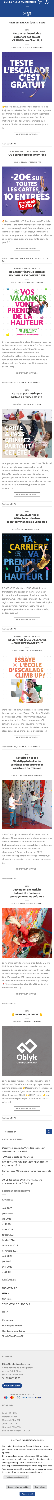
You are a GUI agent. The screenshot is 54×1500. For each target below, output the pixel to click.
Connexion (7, 1320)
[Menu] (27, 7)
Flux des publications (12, 1325)
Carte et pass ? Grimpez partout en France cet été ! (27, 395)
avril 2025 (7, 1266)
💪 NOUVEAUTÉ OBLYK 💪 (27, 1014)
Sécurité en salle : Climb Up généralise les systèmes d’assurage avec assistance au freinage (27, 763)
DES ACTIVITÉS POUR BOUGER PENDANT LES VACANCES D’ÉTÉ (27, 273)
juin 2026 (6, 1218)
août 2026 (7, 1208)
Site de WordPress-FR (13, 1336)
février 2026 (8, 1234)
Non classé (7, 1298)
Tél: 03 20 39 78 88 (11, 1378)
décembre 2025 (10, 1245)
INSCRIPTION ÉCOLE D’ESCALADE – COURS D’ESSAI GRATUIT (27, 641)
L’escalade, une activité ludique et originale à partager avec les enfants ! (27, 893)
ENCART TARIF (14, 151)
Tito (39, 162)
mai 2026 (6, 1224)
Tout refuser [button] (40, 1487)
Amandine (38, 48)
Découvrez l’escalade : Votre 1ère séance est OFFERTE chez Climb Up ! (27, 37)
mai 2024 (6, 1272)
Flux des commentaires (13, 1330)
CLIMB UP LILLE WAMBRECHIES (20, 2)
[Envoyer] (49, 1131)
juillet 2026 (7, 1213)
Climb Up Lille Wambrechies (16, 1364)
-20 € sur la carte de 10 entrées (27, 154)
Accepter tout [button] (27, 1494)
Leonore (38, 529)
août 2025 (7, 1256)
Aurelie (37, 1022)
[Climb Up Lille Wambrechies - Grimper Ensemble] (27, 13)
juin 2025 (6, 1261)
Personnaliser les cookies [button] (18, 1487)
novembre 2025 (10, 1250)
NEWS (27, 30)
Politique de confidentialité (16, 1477)
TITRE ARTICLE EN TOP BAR (35, 151)
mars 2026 (7, 1229)
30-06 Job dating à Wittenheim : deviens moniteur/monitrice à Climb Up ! (27, 518)
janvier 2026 (8, 1240)
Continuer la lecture (27, 134)
